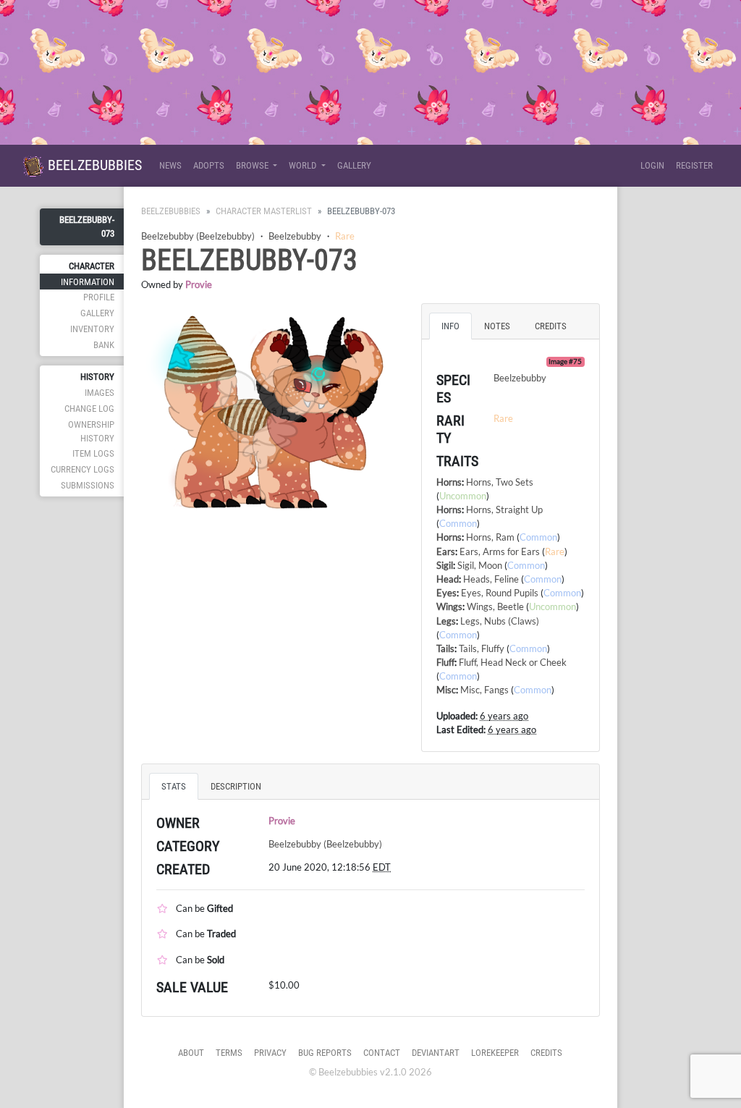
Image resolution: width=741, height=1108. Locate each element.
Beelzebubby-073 (86, 226)
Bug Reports (325, 1052)
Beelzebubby (294, 236)
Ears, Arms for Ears (500, 551)
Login (652, 165)
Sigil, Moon (479, 565)
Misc (446, 689)
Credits (546, 1052)
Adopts (208, 165)
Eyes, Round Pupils (499, 593)
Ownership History (91, 431)
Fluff (445, 662)
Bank (103, 344)
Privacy (270, 1052)
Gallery (354, 165)
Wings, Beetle (495, 606)
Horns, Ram (490, 537)
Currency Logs (82, 469)
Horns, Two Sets (499, 482)
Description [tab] (236, 786)
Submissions (87, 485)
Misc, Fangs (484, 689)
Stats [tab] (173, 786)
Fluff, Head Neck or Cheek (513, 662)
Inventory (92, 328)
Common (458, 523)
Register (694, 165)
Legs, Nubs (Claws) (499, 621)
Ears (445, 551)
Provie (198, 284)
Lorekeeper (495, 1052)
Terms (229, 1052)
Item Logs (93, 453)
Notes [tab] (497, 326)
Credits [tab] (551, 326)
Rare (345, 236)
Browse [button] (253, 165)
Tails (445, 648)
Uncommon (462, 496)
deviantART (436, 1052)
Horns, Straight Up (504, 509)
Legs (446, 621)
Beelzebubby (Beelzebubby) (198, 236)
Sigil (444, 565)
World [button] (303, 165)
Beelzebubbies (93, 165)
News (170, 165)
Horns (449, 482)
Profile (98, 297)
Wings (449, 606)
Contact (381, 1052)
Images (99, 392)
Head (447, 579)
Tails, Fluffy (481, 648)
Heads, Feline (491, 579)
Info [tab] (450, 326)
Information (87, 281)
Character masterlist (264, 211)
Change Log (89, 408)
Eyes (446, 593)
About (191, 1052)
